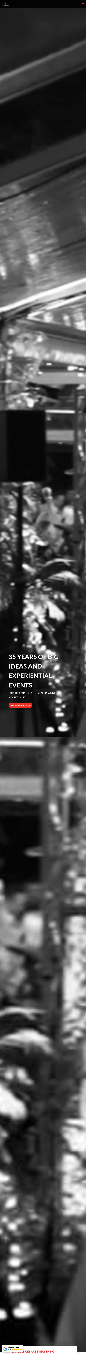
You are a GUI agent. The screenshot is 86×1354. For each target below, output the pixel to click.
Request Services (20, 705)
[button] (12, 1348)
